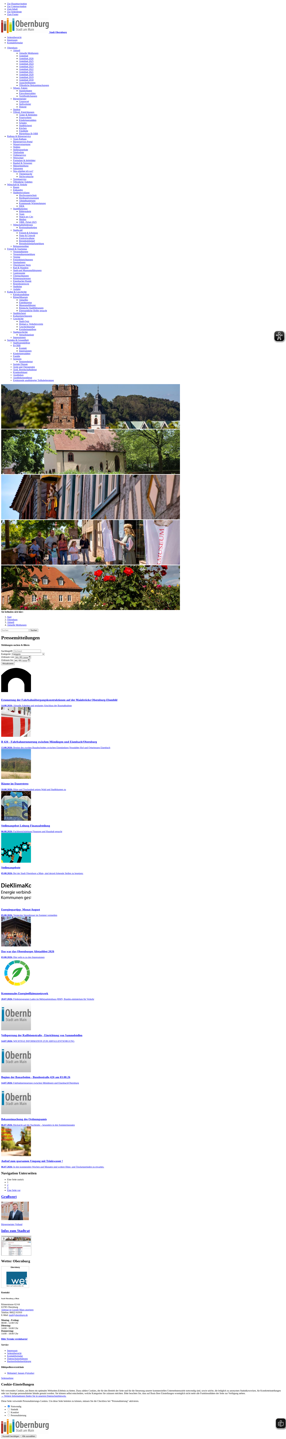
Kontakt (23, 348)
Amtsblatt (23, 56)
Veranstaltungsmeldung (24, 254)
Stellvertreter (25, 104)
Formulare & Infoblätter (24, 160)
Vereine (16, 257)
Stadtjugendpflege (21, 342)
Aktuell (16, 50)
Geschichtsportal (27, 326)
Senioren (17, 359)
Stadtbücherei (25, 125)
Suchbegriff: (7, 651)
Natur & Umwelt (27, 235)
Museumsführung (27, 305)
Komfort (15, 1412)
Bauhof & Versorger (22, 163)
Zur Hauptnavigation (17, 3)
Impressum (12, 40)
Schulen (23, 123)
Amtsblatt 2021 (26, 72)
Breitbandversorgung (29, 198)
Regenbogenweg (21, 283)
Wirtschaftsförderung (23, 224)
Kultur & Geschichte (17, 292)
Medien (22, 219)
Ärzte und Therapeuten (24, 367)
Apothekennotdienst (22, 377)
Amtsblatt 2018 (26, 80)
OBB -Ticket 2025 (28, 222)
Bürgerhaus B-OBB (28, 133)
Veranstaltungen (20, 251)
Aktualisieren (8, 663)
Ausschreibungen (27, 82)
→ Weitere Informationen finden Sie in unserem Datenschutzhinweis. (33, 1396)
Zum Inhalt (12, 9)
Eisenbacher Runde (22, 281)
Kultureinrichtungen (22, 316)
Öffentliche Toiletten (22, 182)
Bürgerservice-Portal (22, 141)
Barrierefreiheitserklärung (19, 1361)
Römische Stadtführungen (31, 308)
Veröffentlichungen (28, 96)
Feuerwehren (25, 117)
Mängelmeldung (20, 165)
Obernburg (12, 47)
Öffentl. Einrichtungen (23, 112)
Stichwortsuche (26, 176)
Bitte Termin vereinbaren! (14, 1339)
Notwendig (16, 1406)
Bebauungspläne (21, 246)
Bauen (16, 187)
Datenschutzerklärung (17, 1358)
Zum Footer (12, 14)
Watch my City (26, 216)
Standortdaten (25, 90)
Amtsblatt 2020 (26, 74)
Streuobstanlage (26, 334)
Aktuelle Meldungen (28, 53)
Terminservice (19, 179)
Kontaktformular (15, 42)
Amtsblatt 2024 (26, 64)
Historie (23, 106)
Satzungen (18, 168)
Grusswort (24, 101)
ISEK (21, 206)
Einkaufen (18, 190)
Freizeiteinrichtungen (23, 259)
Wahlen (16, 147)
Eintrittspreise (25, 302)
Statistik (14, 1409)
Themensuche (25, 174)
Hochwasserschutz (28, 195)
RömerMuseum (20, 297)
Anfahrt (16, 289)
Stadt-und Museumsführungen (27, 270)
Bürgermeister (19, 98)
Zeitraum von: (7, 657)
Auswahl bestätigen (10, 1436)
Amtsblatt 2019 (26, 77)
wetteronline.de (18, 1286)
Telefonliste (18, 152)
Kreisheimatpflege (27, 329)
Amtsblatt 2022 (26, 69)
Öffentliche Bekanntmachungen (34, 85)
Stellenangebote (20, 149)
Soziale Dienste (20, 364)
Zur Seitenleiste (14, 11)
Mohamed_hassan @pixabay (20, 1373)
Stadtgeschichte (20, 332)
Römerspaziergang (22, 278)
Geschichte (18, 318)
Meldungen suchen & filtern (15, 645)
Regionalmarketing (28, 227)
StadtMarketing (20, 208)
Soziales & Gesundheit (18, 340)
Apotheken (18, 375)
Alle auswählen (28, 1436)
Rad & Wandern (20, 267)
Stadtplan (17, 286)
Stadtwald (17, 230)
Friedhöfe (23, 131)
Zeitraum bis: (7, 660)
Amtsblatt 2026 (26, 58)
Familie (16, 356)
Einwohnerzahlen (27, 93)
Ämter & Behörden (28, 115)
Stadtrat (16, 109)
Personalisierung (18, 1415)
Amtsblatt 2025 (26, 61)
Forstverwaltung (26, 238)
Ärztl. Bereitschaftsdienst (25, 369)
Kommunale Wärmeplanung (32, 203)
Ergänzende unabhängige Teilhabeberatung (33, 380)
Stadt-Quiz (24, 321)
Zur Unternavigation (16, 6)
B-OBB (17, 345)
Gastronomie (19, 273)
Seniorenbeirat (26, 361)
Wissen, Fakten (20, 88)
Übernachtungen (21, 275)
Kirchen (23, 128)
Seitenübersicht (14, 37)
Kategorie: (6, 654)
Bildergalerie (25, 211)
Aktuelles (23, 300)
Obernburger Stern (22, 265)
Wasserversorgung (21, 144)
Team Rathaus (20, 139)
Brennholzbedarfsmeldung (31, 243)
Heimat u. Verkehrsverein (31, 324)
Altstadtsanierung (27, 200)
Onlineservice (19, 155)
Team (21, 214)
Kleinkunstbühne (21, 294)
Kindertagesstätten (27, 120)
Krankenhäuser (20, 372)
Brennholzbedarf (27, 241)
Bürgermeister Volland (11, 1224)
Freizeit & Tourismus (17, 249)
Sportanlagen (19, 262)
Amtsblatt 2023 (26, 66)
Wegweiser (18, 157)
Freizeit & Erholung (28, 233)
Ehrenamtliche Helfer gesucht (33, 310)
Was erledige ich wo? (23, 171)
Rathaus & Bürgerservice (19, 136)
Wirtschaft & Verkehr (17, 184)
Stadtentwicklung (21, 192)
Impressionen (19, 337)
